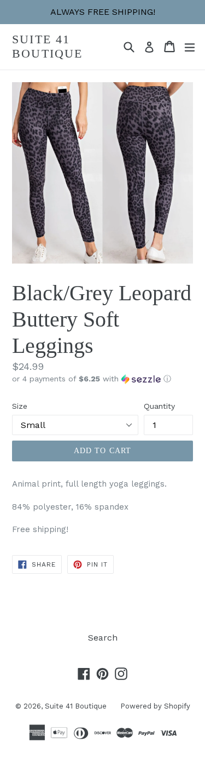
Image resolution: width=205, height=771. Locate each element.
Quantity (159, 406)
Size (19, 406)
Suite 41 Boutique (47, 46)
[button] (102, 379)
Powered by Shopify (155, 706)
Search (103, 637)
